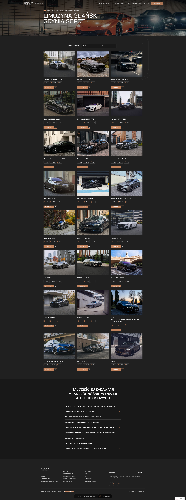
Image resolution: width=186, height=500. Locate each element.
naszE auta (66, 471)
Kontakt (146, 3)
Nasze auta (157, 3)
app (129, 3)
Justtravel (115, 3)
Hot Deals (123, 3)
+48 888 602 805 (45, 478)
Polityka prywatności (45, 491)
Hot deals (88, 471)
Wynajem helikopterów (69, 478)
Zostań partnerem (137, 3)
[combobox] (180, 498)
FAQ (86, 476)
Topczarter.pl (60, 491)
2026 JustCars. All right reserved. (137, 491)
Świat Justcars (67, 481)
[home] (28, 3)
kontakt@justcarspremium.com (50, 481)
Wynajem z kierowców (69, 476)
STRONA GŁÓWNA (67, 468)
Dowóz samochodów (68, 473)
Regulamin (54, 491)
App (86, 473)
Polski (180, 498)
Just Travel (88, 468)
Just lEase (88, 478)
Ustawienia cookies (90, 481)
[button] (39, 3)
